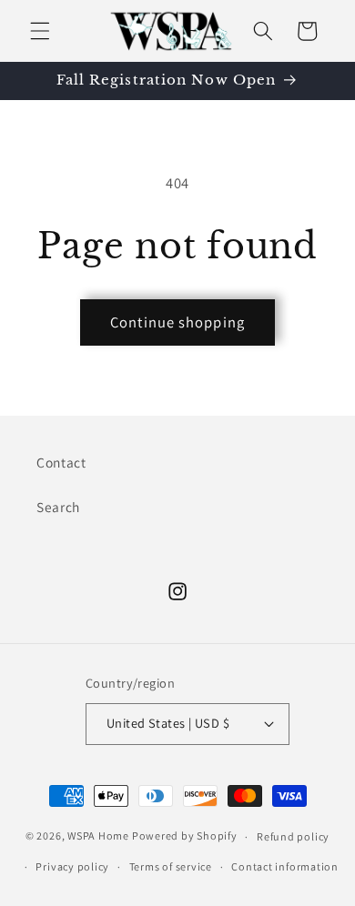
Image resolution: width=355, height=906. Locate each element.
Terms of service (170, 866)
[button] (40, 31)
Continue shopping (177, 322)
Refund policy (293, 836)
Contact (61, 462)
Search (58, 507)
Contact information (285, 866)
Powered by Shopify (185, 836)
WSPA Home (98, 836)
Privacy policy (72, 866)
